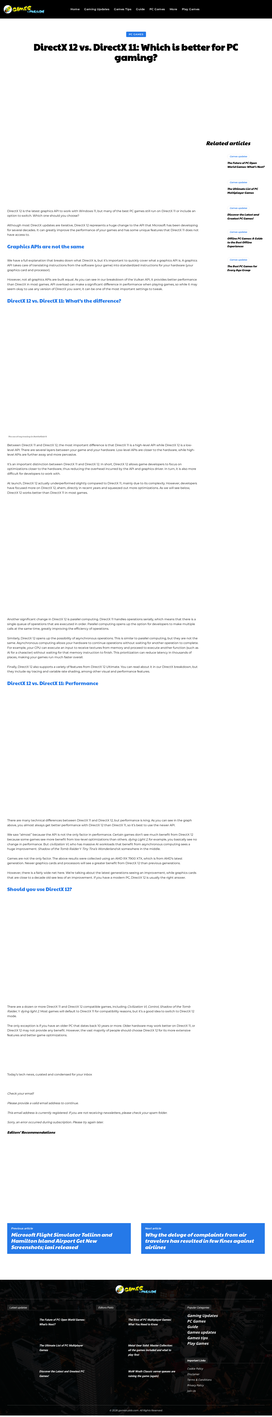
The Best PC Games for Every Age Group (242, 268)
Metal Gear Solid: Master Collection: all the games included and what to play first (150, 1350)
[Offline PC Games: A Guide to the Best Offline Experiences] (215, 238)
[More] (199, 73)
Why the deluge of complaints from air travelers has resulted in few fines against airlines (199, 1240)
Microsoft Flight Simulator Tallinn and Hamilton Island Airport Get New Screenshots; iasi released (61, 1240)
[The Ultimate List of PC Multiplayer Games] (215, 187)
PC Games (136, 34)
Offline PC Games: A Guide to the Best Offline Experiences (244, 242)
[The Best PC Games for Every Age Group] (215, 264)
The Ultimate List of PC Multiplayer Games (242, 190)
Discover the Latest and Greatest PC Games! (243, 216)
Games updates (238, 156)
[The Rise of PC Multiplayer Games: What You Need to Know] (112, 1324)
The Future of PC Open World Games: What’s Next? (245, 165)
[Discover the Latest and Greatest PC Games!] (215, 213)
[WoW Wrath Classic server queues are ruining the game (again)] (112, 1376)
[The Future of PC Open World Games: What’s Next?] (215, 161)
